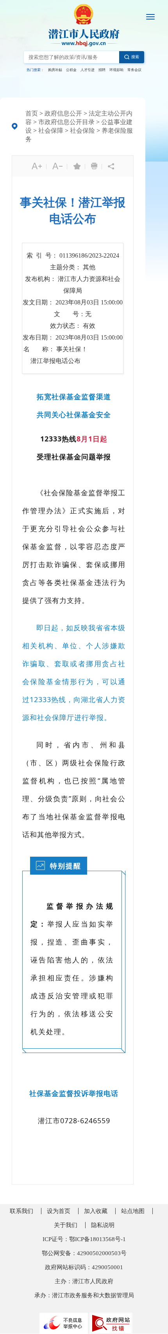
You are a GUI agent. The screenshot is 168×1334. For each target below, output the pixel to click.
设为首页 (58, 1211)
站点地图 (133, 1211)
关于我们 (65, 1225)
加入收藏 (95, 1211)
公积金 (71, 70)
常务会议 (134, 70)
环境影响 (116, 70)
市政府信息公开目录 (66, 122)
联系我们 (21, 1211)
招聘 (101, 70)
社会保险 (82, 130)
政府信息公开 (63, 113)
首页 (31, 113)
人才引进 (87, 70)
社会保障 (50, 130)
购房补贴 (55, 70)
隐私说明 (102, 1225)
